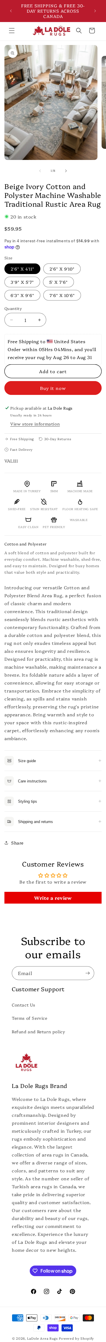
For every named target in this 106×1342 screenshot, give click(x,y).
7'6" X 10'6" (62, 295)
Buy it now (53, 388)
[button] (11, 30)
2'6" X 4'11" (22, 269)
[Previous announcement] (10, 10)
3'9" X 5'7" (22, 282)
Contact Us (23, 1005)
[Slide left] (40, 170)
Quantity (13, 308)
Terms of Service (29, 1018)
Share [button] (17, 843)
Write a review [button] (53, 897)
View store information (35, 424)
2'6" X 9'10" (61, 269)
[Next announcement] (95, 10)
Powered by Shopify (76, 1338)
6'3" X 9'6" (22, 295)
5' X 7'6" (58, 282)
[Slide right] (65, 170)
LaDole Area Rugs (42, 1338)
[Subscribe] (87, 973)
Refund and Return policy (38, 1031)
